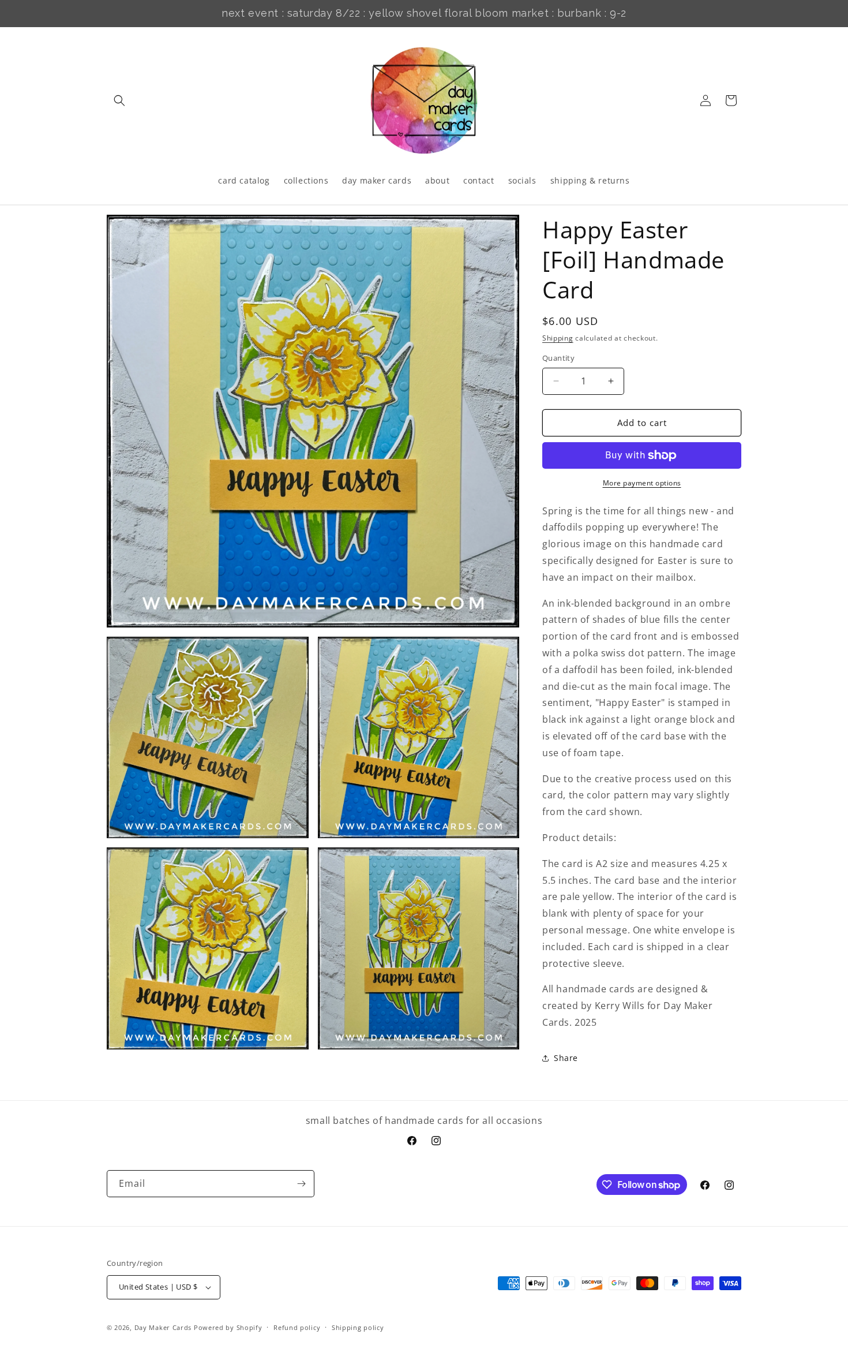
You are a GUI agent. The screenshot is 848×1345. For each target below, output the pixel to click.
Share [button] (566, 1057)
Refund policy (296, 1327)
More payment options (642, 483)
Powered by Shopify (228, 1327)
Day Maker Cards (163, 1327)
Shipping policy (358, 1327)
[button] (119, 100)
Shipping (557, 338)
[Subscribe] (301, 1183)
